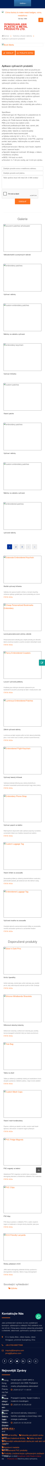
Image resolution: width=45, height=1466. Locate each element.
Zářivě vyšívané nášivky (12, 729)
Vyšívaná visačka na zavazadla (15, 920)
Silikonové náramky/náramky (14, 1025)
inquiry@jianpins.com (14, 1350)
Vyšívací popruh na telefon (13, 825)
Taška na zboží (9, 1073)
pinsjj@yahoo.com (13, 1353)
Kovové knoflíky (10, 1435)
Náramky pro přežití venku (32, 1435)
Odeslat (10, 53)
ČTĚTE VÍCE (8, 597)
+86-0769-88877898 (14, 1345)
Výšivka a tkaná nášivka (22, 36)
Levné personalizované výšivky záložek (17, 634)
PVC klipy (7, 1216)
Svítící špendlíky (9, 977)
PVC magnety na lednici (12, 1168)
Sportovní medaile (11, 1447)
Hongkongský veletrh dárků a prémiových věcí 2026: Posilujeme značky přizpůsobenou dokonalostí (24, 1382)
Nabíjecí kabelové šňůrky (14, 1438)
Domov (6, 36)
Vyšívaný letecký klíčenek (13, 777)
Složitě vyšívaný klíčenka (13, 586)
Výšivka (13, 1288)
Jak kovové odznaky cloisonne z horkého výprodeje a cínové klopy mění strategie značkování (26, 1415)
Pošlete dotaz (26, 53)
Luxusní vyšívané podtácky (13, 682)
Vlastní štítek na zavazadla (13, 873)
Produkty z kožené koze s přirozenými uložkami (24, 1453)
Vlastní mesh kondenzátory (13, 1120)
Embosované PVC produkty (15, 1450)
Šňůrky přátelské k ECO (12, 1264)
